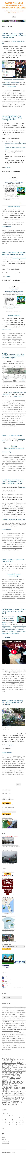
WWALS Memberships (8, 807)
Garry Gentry (13, 459)
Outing (14, 579)
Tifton (7, 466)
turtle (22, 594)
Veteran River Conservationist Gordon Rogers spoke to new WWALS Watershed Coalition (12, 482)
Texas (3, 422)
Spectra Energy (9, 418)
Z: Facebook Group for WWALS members (13, 988)
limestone (23, 411)
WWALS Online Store (7, 934)
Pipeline (19, 400)
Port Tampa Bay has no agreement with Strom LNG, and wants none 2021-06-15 (14, 35)
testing (21, 769)
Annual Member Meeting (11, 232)
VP (21, 466)
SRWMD (14, 1083)
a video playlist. (9, 745)
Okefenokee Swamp (7, 1074)
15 (19, 1121)
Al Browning (23, 455)
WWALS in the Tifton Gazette (12, 435)
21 (16, 1122)
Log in (3, 1137)
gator (18, 585)
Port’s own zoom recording (12, 82)
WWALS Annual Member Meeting (14, 206)
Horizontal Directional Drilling (15, 409)
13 (12, 1121)
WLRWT (6, 1100)
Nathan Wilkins (16, 463)
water (16, 770)
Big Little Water (17, 672)
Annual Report (20, 232)
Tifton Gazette (12, 466)
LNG (19, 90)
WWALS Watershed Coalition (12, 241)
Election (4, 235)
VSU (17, 685)
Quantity (6, 1078)
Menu (14, 16)
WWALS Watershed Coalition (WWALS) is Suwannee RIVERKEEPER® (14, 5)
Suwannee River (10, 1086)
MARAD (20, 97)
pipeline (11, 414)
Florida (21, 95)
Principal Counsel (19, 103)
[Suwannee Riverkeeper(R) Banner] (19, 963)
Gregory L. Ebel (11, 407)
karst (17, 411)
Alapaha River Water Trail (10, 1059)
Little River (6, 1071)
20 (12, 1122)
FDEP (10, 1064)
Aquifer (15, 400)
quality (20, 414)
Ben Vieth (11, 672)
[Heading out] (11, 574)
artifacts (7, 672)
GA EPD (14, 1065)
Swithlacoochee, (6, 626)
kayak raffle (8, 235)
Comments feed (5, 1141)
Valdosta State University (7, 685)
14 (16, 1121)
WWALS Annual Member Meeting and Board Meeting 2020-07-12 (14, 253)
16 (23, 1121)
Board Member (12, 234)
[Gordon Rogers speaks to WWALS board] (14, 519)
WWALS (3, 241)
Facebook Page (7, 979)
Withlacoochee (14, 468)
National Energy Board (15, 413)
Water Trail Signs (6, 878)
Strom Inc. (7, 104)
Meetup (9, 983)
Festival (14, 1064)
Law (17, 90)
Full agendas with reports (19, 258)
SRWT (19, 1083)
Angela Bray (9, 759)
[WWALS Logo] (8, 963)
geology (18, 676)
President (12, 103)
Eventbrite (4, 976)
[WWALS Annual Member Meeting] (14, 204)
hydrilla (17, 587)
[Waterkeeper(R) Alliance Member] (6, 967)
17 (2, 1122)
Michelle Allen (9, 99)
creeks (4, 1064)
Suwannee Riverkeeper (15, 104)
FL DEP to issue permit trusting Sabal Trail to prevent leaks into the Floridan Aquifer (13, 356)
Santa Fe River (16, 416)
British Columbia (21, 402)
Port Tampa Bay (5, 103)
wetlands (21, 422)
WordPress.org (5, 1143)
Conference (16, 669)
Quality (23, 400)
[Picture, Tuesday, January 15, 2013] (14, 448)
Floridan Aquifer (18, 405)
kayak (3, 590)
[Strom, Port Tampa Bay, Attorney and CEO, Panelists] (14, 77)
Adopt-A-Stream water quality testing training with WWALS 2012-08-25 (12, 702)
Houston (4, 411)
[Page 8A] (14, 446)
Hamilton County (6, 1068)
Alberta (11, 402)
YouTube (6, 985)
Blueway (11, 1061)
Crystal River (5, 93)
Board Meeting (16, 230)
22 (19, 1122)
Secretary (17, 464)
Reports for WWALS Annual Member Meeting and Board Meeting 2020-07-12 (12, 118)
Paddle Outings (6, 798)
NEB (22, 413)
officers (20, 235)
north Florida (16, 99)
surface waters (11, 420)
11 (5, 1121)
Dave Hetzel (7, 459)
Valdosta (21, 684)
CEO (10, 92)
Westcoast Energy (14, 422)
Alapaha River (8, 1058)
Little (3, 463)
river (15, 237)
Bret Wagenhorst (10, 457)
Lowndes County (6, 413)
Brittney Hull (17, 457)
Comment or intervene (8, 863)
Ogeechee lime (11, 592)
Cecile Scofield (5, 92)
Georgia (6, 407)
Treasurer (15, 239)
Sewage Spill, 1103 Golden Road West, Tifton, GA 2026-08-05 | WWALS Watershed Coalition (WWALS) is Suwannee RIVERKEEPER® (14, 1034)
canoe (15, 583)
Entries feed (4, 1139)
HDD (7, 409)
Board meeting (5, 234)
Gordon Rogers (13, 538)
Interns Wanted (6, 793)
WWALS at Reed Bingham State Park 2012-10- (13, 560)
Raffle (22, 230)
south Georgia (19, 237)
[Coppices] (18, 574)
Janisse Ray (10, 540)
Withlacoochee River (6, 424)
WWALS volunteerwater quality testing (7, 818)
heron (14, 587)
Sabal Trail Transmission (7, 416)
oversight (8, 101)
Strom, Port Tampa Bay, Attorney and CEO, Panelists (14, 79)
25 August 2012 (5, 757)
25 (5, 1124)
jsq (21, 106)
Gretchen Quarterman (7, 587)
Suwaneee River (19, 420)
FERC (14, 90)
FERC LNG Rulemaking (8, 851)
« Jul (3, 1128)
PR (14, 455)
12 (9, 1121)
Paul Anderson (13, 101)
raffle (8, 237)
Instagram (6, 981)
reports (11, 237)
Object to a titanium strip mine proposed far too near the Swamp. (11, 845)
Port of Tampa (21, 101)
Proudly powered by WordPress (8, 1152)
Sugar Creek (6, 1084)
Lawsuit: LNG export (7, 897)
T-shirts (4, 916)
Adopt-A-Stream (13, 757)
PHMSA (7, 414)
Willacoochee (8, 468)
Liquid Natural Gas (11, 97)
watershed (20, 239)
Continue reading (12, 86)
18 (5, 1122)
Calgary (3, 403)
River (3, 402)
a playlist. (7, 637)
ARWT (4, 1061)
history (14, 678)
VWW (22, 1092)
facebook (8, 167)
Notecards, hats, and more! (9, 941)
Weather (21, 1093)
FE (19, 93)
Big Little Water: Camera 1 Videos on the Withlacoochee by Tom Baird (14, 611)
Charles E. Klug (6, 84)
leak (20, 411)
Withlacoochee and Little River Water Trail (13, 1095)
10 (2, 1121)
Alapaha (4, 457)
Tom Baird (11, 684)
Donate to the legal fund (8, 913)
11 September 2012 (11, 671)
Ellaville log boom (15, 631)
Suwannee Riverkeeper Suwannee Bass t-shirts (8, 930)
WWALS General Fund (8, 872)
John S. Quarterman (11, 411)
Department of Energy (13, 93)
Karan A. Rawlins (21, 461)
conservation (21, 92)
